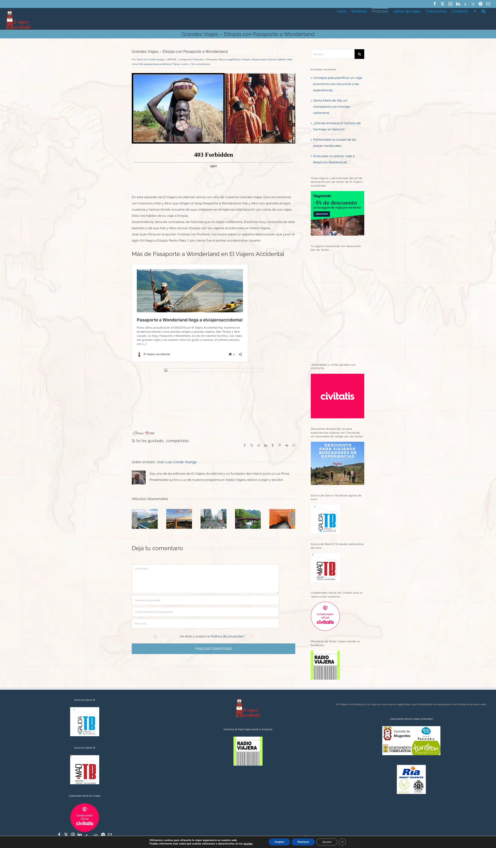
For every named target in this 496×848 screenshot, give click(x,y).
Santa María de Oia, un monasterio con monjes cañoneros (331, 107)
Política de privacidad (227, 636)
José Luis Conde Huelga (150, 59)
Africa (221, 59)
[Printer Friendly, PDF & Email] (144, 433)
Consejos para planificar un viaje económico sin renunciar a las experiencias (337, 84)
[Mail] (110, 835)
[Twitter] (66, 835)
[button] (483, 11)
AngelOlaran (233, 59)
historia (272, 59)
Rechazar (303, 842)
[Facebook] (59, 835)
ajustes (248, 843)
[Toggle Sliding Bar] (475, 11)
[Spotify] (103, 835)
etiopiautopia (259, 59)
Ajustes (327, 842)
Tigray (176, 64)
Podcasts (198, 59)
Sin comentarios (200, 64)
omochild (137, 64)
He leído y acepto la (212, 636)
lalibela (282, 59)
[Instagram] (73, 835)
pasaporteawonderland (157, 64)
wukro (185, 64)
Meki (289, 59)
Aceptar (279, 842)
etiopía (246, 59)
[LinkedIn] (80, 835)
